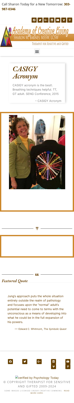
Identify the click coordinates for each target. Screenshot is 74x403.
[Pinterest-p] (69, 20)
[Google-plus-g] (45, 20)
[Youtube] (57, 20)
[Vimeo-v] (63, 20)
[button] (37, 51)
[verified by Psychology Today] (37, 378)
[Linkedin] (51, 20)
